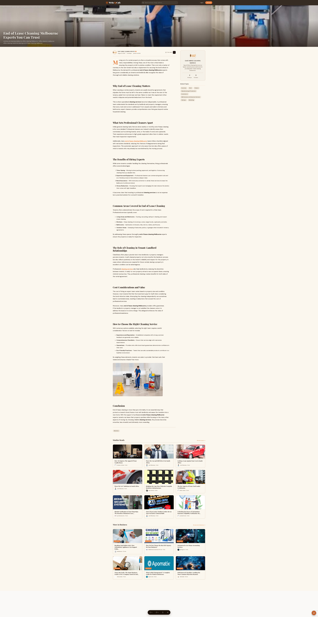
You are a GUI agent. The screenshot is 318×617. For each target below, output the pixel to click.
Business (8, 7)
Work (190, 88)
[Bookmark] (163, 612)
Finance (197, 88)
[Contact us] (314, 613)
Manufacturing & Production (188, 91)
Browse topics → (201, 440)
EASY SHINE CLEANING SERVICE (126, 51)
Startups (183, 100)
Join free (209, 2)
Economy (183, 88)
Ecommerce (184, 94)
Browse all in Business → (199, 525)
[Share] (168, 612)
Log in (201, 2)
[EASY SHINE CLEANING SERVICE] (115, 52)
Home (3, 7)
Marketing (191, 100)
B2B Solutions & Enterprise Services (190, 97)
